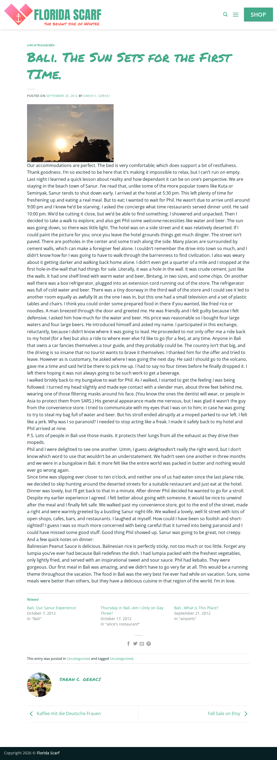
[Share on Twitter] (135, 643)
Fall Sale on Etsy (224, 714)
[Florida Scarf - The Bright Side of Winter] (71, 14)
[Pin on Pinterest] (148, 643)
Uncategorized (41, 45)
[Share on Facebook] (128, 643)
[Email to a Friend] (142, 643)
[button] (225, 14)
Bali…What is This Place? (196, 607)
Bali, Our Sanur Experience (51, 607)
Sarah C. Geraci (96, 96)
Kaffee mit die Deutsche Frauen (68, 714)
